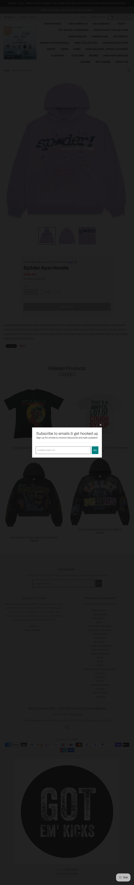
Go (95, 450)
